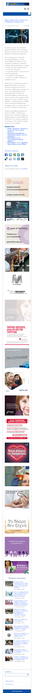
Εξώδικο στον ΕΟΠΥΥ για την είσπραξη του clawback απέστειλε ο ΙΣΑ (21, 635)
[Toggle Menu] (29, 13)
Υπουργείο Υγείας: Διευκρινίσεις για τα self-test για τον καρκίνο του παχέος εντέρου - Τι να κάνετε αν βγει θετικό (21, 584)
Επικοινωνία (9, 684)
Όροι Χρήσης (10, 681)
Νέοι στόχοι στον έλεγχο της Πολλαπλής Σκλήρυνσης (16, 21)
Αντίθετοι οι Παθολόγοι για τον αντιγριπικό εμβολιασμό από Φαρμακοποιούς (21, 658)
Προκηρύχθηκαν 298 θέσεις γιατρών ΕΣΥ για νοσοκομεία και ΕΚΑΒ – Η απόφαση (21, 628)
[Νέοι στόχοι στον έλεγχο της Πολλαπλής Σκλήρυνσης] (17, 36)
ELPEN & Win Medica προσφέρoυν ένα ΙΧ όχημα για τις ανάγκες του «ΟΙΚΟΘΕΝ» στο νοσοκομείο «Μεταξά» (21, 612)
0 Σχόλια (27, 25)
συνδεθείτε (25, 169)
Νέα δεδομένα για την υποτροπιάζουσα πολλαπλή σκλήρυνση (15, 139)
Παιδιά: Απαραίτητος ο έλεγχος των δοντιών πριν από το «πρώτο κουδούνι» (17, 130)
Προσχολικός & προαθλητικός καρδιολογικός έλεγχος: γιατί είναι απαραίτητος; (17, 135)
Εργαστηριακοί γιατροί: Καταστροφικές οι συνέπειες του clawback (21, 651)
